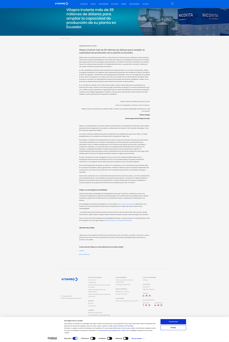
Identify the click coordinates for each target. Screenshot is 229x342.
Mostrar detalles (137, 338)
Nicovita (90, 303)
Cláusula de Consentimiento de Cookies (112, 330)
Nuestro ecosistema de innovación (127, 301)
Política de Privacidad (126, 326)
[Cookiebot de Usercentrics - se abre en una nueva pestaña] (52, 338)
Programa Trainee (121, 294)
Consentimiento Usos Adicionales (99, 315)
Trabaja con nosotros (123, 291)
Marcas (93, 4)
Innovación (114, 4)
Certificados (92, 282)
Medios (123, 4)
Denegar (173, 327)
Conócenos (84, 4)
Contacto (145, 4)
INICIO (62, 38)
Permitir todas (173, 321)
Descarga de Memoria (123, 284)
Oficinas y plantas (148, 289)
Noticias (145, 280)
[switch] (92, 338)
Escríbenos (146, 287)
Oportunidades (134, 4)
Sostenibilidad (103, 4)
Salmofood (91, 306)
